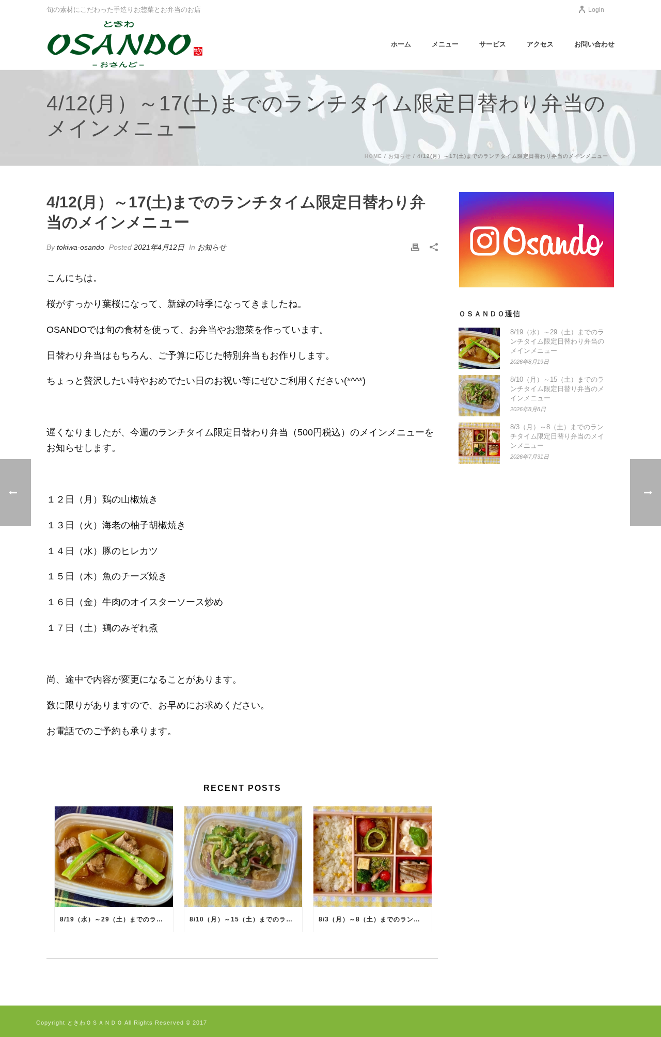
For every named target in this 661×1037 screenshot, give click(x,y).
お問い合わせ (594, 44)
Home (373, 156)
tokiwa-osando (80, 247)
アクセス (540, 44)
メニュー (445, 44)
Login (596, 9)
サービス (492, 44)
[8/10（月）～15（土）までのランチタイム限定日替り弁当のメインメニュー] (243, 856)
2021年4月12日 (159, 247)
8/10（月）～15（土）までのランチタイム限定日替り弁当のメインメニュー (246, 919)
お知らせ (399, 156)
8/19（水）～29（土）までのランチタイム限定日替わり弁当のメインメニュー (116, 919)
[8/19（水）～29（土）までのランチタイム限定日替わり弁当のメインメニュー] (114, 856)
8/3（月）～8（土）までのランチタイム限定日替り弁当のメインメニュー (375, 919)
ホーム (401, 44)
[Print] (415, 247)
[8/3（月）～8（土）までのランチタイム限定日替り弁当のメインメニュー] (372, 856)
